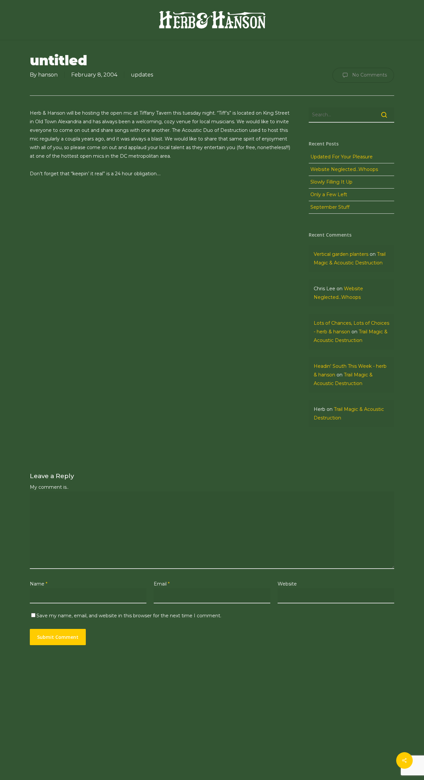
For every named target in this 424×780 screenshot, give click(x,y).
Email (162, 584)
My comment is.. (49, 487)
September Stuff (329, 207)
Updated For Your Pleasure (341, 157)
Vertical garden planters (341, 254)
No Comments (369, 75)
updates (142, 75)
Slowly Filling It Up (331, 182)
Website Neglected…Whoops (344, 169)
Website (287, 584)
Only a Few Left (328, 194)
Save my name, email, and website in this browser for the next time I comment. (128, 616)
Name (38, 584)
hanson (48, 75)
